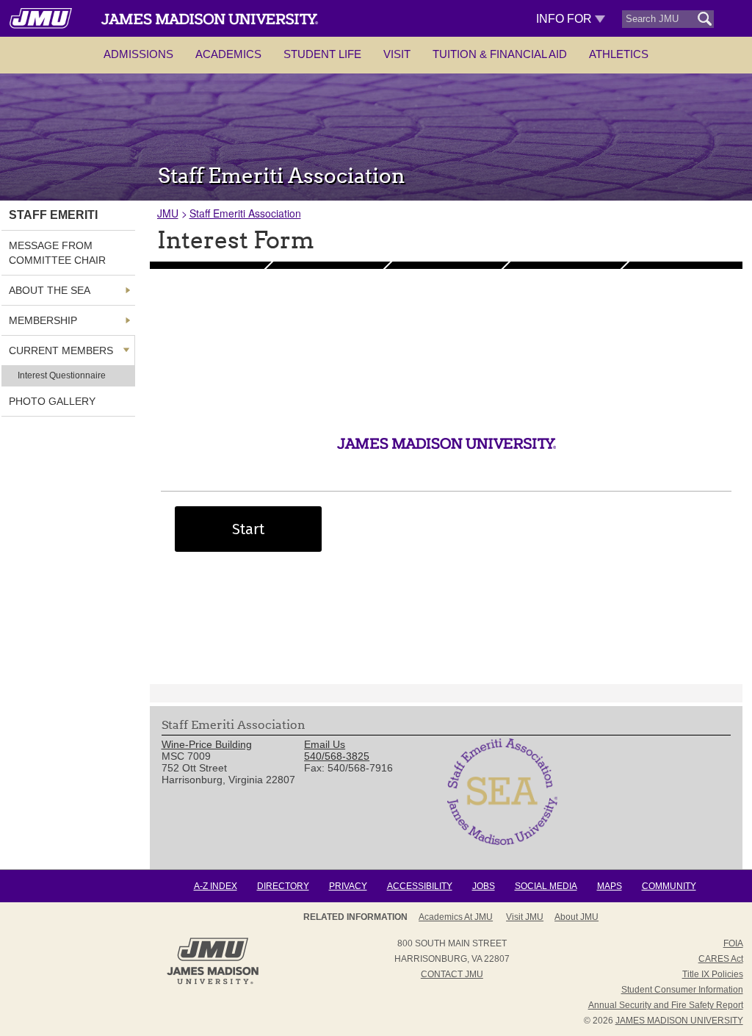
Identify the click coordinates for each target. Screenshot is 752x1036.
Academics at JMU (456, 917)
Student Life (322, 54)
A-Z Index (215, 886)
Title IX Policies (712, 974)
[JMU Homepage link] (212, 982)
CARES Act (720, 959)
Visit (397, 54)
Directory (283, 886)
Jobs (483, 886)
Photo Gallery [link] (52, 401)
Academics (228, 54)
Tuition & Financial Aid (500, 54)
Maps (609, 886)
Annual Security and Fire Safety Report (665, 1005)
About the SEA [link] (49, 290)
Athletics (618, 54)
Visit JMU (524, 917)
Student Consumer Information (682, 990)
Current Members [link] (61, 350)
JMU (167, 213)
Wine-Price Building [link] (207, 744)
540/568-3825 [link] (336, 756)
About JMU (576, 917)
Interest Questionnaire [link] (62, 375)
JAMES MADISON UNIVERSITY (679, 1020)
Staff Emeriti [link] (53, 215)
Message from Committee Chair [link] (57, 253)
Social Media (546, 886)
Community (669, 886)
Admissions (138, 54)
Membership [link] (43, 320)
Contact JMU (452, 974)
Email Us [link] (324, 744)
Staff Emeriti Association (245, 213)
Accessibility (419, 886)
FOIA (733, 943)
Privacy (348, 886)
